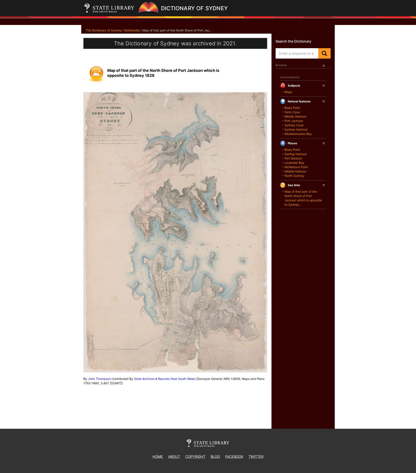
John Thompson (99, 379)
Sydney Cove (294, 125)
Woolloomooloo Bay (298, 134)
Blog (215, 456)
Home (158, 456)
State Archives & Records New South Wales (164, 379)
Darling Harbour (295, 154)
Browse (281, 65)
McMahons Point (296, 167)
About (174, 456)
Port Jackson (293, 121)
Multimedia (132, 30)
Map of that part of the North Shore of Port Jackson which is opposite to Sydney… (303, 198)
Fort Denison (293, 158)
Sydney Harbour (296, 129)
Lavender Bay (294, 162)
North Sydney (294, 175)
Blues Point (292, 108)
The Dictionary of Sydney (104, 30)
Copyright (195, 456)
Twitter (256, 456)
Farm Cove (292, 112)
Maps (288, 92)
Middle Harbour (295, 116)
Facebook (234, 456)
